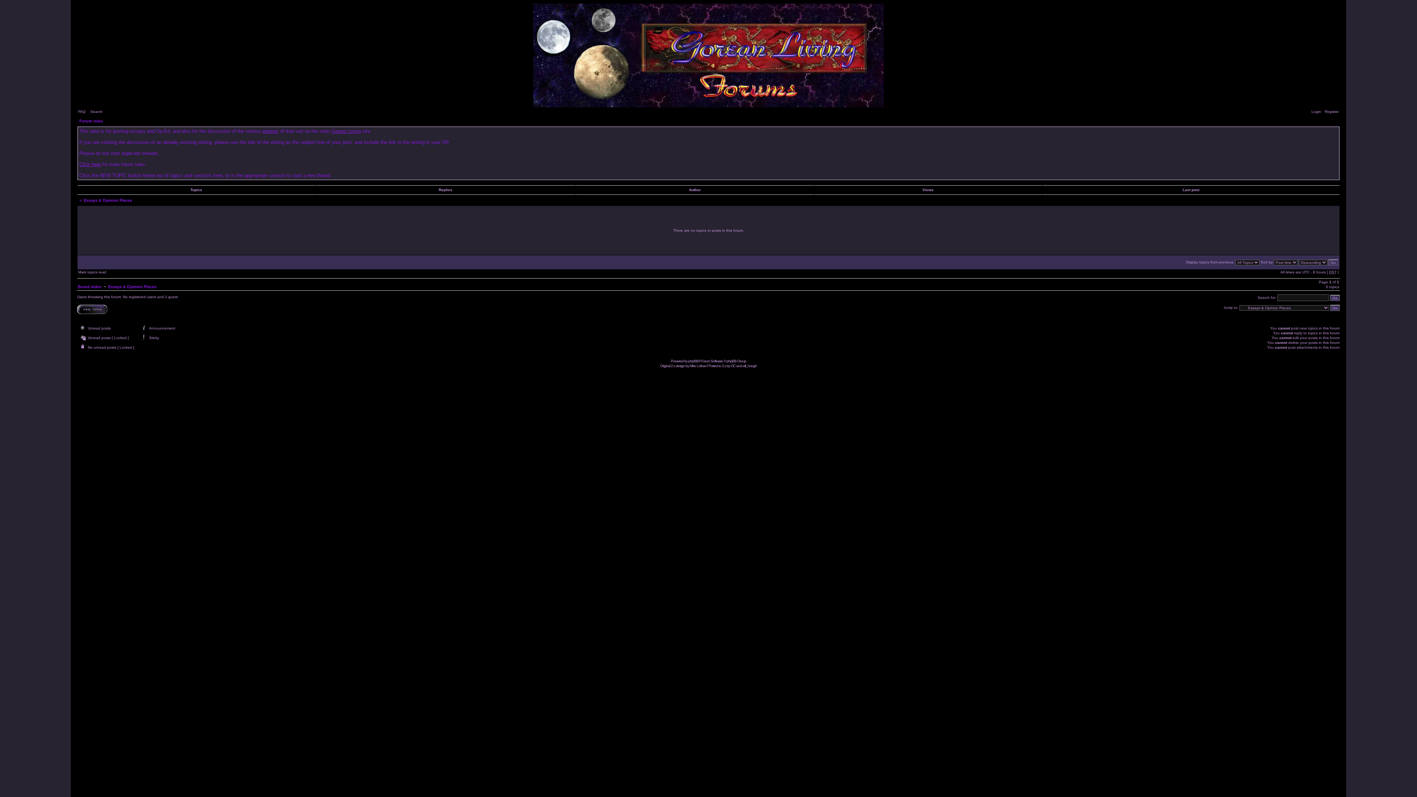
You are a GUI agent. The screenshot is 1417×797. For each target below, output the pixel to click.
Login (1316, 112)
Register (1332, 112)
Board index (89, 286)
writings (270, 131)
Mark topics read (92, 272)
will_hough (749, 366)
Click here (90, 164)
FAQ (82, 112)
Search (96, 112)
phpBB (693, 361)
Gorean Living (346, 131)
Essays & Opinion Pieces (108, 200)
